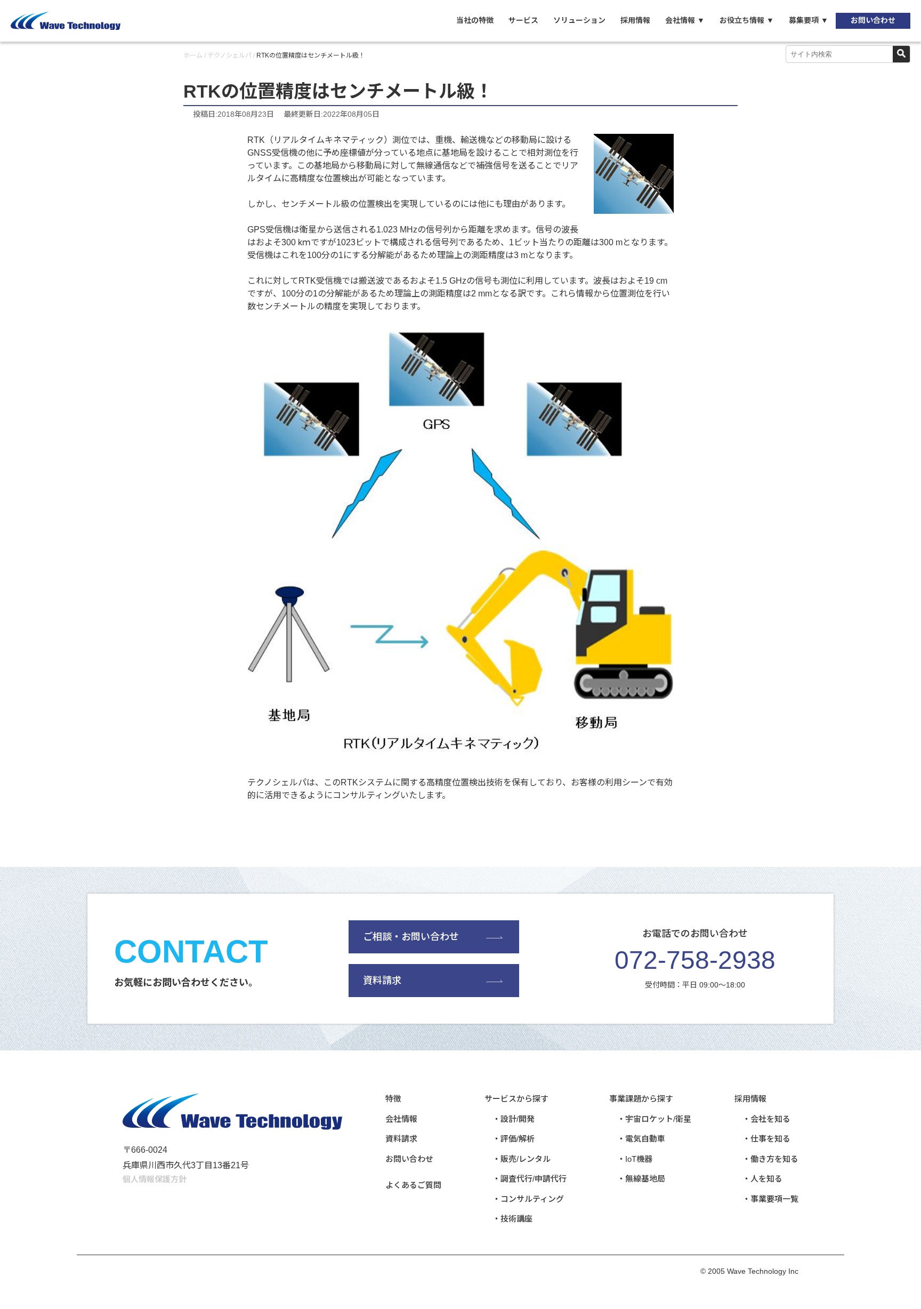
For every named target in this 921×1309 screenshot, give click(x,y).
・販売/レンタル (521, 1158)
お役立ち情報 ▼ (747, 20)
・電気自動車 (641, 1138)
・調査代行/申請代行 (529, 1178)
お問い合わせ (873, 20)
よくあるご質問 (413, 1185)
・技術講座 (512, 1218)
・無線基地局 (641, 1178)
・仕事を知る (766, 1138)
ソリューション (579, 20)
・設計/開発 (513, 1118)
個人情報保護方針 (155, 1179)
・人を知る (762, 1178)
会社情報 (401, 1118)
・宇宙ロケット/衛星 (654, 1118)
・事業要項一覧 (770, 1198)
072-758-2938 (695, 960)
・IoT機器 (634, 1158)
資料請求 (382, 980)
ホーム (193, 55)
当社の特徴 (475, 20)
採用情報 (635, 20)
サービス (523, 20)
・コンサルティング (528, 1198)
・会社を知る (766, 1118)
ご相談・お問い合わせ (411, 936)
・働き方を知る (770, 1158)
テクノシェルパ (229, 55)
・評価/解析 (513, 1138)
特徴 (393, 1098)
